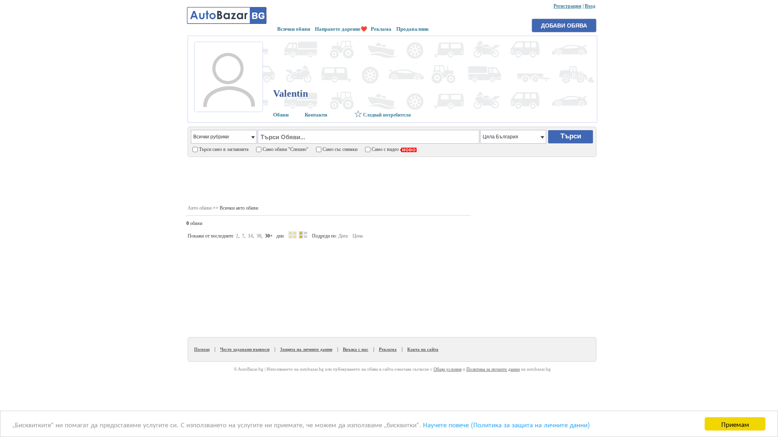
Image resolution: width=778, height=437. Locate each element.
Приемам (735, 424)
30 (258, 236)
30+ (269, 236)
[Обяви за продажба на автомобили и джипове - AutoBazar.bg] (226, 23)
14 (250, 236)
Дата (343, 236)
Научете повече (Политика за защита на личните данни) (506, 424)
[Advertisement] (392, 180)
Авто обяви (200, 208)
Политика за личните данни (493, 369)
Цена (358, 236)
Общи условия (448, 369)
